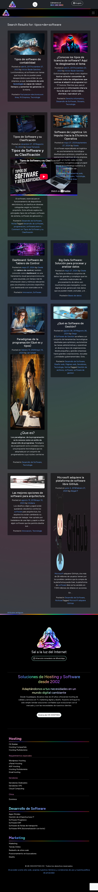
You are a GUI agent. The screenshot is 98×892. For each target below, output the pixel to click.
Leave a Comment (28, 229)
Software (70, 176)
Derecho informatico (75, 98)
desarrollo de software (33, 223)
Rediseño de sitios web (19, 850)
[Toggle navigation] (93, 12)
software (31, 226)
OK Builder (13, 744)
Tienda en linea (70, 179)
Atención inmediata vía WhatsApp (50, 658)
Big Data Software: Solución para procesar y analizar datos (70, 263)
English (78, 3)
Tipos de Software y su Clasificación (27, 138)
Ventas (67, 367)
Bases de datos (75, 295)
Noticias (59, 600)
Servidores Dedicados (18, 783)
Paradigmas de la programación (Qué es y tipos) (27, 342)
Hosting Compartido (18, 747)
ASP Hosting (14, 766)
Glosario (80, 101)
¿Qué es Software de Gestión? (70, 325)
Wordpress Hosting (17, 760)
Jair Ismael (31, 353)
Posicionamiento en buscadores (22, 853)
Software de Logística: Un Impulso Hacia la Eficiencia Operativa (70, 135)
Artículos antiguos (15, 612)
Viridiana (31, 503)
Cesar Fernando (33, 147)
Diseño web (59, 364)
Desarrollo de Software (66, 101)
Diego (74, 333)
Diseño (12, 857)
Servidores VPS (15, 786)
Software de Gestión (65, 336)
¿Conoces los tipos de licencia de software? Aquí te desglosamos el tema (70, 60)
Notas (14, 223)
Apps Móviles (14, 814)
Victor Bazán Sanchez (31, 69)
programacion (20, 226)
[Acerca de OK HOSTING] (49, 718)
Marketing (13, 843)
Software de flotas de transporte (23, 825)
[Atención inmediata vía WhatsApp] (49, 661)
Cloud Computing (16, 788)
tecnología (18, 84)
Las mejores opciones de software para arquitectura (27, 494)
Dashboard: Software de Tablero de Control (27, 261)
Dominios (13, 799)
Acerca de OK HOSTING (49, 715)
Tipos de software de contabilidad (27, 61)
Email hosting (14, 772)
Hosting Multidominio (18, 750)
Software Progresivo (18, 820)
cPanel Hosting (15, 763)
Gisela (76, 145)
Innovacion (60, 176)
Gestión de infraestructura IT (21, 817)
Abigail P (74, 491)
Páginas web (70, 364)
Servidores (81, 364)
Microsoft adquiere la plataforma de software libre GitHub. (70, 481)
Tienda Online (15, 847)
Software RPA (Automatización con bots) (27, 828)
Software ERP (15, 823)
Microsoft (59, 573)
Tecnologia (35, 97)
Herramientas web (75, 173)
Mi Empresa (25, 97)
